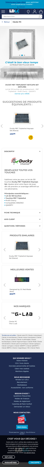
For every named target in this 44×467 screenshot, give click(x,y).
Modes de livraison (22, 398)
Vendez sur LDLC (22, 379)
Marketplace (22, 385)
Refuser (9, 457)
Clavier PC (17, 22)
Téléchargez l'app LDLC (15, 2)
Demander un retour (22, 407)
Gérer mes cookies (22, 368)
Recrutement (22, 382)
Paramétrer (11, 463)
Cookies (32, 366)
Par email (22, 427)
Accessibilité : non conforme (22, 388)
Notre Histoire (22, 360)
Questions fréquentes (22, 396)
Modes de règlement (22, 401)
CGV (16, 363)
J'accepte (35, 463)
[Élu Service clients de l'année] (22, 423)
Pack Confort (27, 404)
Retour (7, 22)
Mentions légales (22, 371)
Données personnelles (18, 366)
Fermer (22, 7)
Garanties (15, 404)
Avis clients (24, 363)
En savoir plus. (29, 452)
